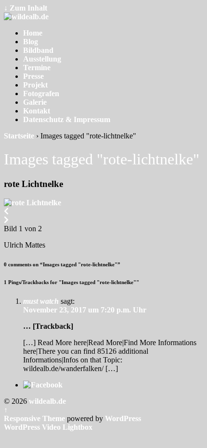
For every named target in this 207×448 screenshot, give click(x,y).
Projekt (35, 85)
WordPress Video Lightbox (48, 427)
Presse (33, 76)
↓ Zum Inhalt (25, 8)
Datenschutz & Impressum (66, 119)
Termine (37, 67)
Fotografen (41, 93)
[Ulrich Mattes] (32, 203)
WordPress (123, 418)
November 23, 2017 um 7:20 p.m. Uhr (84, 310)
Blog (30, 41)
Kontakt (36, 111)
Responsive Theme (34, 418)
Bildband (38, 50)
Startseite (19, 136)
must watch (41, 301)
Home (32, 33)
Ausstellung (42, 59)
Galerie (35, 102)
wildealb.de (46, 401)
